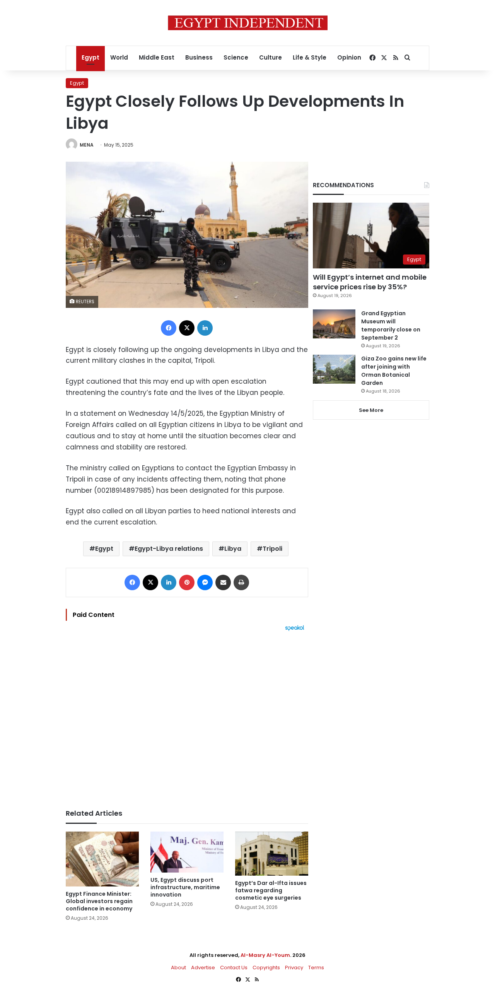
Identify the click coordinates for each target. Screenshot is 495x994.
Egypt (90, 57)
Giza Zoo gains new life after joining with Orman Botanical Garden (394, 371)
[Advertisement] (187, 716)
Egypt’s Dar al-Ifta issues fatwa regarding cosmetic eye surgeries (271, 890)
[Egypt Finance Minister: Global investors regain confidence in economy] (102, 859)
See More (371, 410)
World (119, 57)
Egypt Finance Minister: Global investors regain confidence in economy (99, 901)
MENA (87, 145)
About (178, 967)
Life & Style (309, 57)
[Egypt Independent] (248, 22)
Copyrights (266, 967)
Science (236, 57)
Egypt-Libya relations (169, 548)
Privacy (294, 967)
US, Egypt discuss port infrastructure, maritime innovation (185, 887)
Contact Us (234, 967)
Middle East (156, 57)
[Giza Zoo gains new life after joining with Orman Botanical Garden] (334, 369)
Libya (232, 548)
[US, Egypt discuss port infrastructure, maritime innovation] (187, 852)
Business (199, 57)
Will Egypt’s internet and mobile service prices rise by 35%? (370, 282)
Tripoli (272, 548)
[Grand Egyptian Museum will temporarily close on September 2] (334, 323)
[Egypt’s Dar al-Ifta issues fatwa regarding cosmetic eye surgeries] (271, 854)
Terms (316, 967)
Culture (270, 57)
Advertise (203, 967)
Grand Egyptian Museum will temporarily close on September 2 (390, 325)
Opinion (349, 57)
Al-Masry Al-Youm (265, 955)
